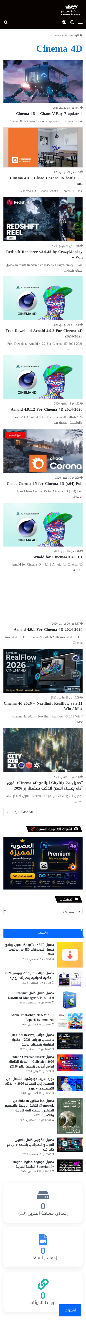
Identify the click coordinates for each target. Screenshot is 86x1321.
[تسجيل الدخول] (64, 23)
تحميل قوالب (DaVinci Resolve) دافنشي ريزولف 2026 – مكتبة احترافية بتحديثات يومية (32, 1040)
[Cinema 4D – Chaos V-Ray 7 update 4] (43, 81)
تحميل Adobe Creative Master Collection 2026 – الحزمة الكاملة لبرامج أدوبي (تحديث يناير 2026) (31, 1062)
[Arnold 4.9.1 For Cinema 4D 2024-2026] (43, 597)
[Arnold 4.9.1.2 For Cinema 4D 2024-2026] (43, 377)
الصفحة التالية (23, 812)
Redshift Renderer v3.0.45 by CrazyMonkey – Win (44, 254)
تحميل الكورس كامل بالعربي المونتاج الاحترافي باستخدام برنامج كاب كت (30, 1145)
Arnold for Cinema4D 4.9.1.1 (57, 557)
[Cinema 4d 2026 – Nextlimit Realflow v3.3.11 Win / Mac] (43, 671)
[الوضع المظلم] (72, 23)
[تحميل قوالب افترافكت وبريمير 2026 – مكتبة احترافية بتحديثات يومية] (70, 979)
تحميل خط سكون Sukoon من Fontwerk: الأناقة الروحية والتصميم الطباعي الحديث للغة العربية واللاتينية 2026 (29, 1108)
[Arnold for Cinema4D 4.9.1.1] (43, 524)
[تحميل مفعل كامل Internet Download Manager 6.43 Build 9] (70, 1000)
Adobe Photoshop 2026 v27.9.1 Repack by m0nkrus (32, 1017)
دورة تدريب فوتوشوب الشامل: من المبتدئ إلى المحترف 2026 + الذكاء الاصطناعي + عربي (29, 1084)
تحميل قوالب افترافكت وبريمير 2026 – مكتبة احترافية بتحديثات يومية (29, 975)
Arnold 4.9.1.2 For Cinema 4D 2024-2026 (47, 409)
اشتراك (70, 1310)
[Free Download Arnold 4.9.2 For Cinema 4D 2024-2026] (43, 298)
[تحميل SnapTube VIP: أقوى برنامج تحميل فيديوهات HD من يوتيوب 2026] (70, 955)
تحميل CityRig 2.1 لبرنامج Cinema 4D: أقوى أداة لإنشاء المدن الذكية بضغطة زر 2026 (45, 785)
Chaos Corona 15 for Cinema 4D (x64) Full (45, 483)
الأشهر (43, 933)
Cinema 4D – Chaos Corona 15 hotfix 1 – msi (46, 180)
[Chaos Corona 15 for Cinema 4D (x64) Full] (43, 451)
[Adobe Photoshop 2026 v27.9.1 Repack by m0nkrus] (70, 1021)
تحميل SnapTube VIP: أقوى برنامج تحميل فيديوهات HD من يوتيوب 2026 (29, 949)
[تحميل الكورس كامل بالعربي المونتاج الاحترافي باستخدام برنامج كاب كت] (70, 1145)
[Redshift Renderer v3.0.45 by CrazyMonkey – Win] (43, 219)
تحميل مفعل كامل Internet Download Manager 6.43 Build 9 (31, 995)
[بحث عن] (5, 23)
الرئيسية (74, 35)
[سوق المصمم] (70, 9)
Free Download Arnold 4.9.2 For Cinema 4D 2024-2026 (44, 333)
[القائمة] (80, 23)
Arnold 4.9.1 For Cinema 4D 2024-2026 (48, 629)
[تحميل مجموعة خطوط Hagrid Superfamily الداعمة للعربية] (70, 1165)
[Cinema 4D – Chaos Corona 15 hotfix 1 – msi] (43, 147)
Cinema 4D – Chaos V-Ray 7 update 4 (49, 113)
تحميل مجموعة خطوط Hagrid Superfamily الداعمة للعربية (33, 1164)
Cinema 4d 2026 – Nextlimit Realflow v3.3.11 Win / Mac (43, 706)
